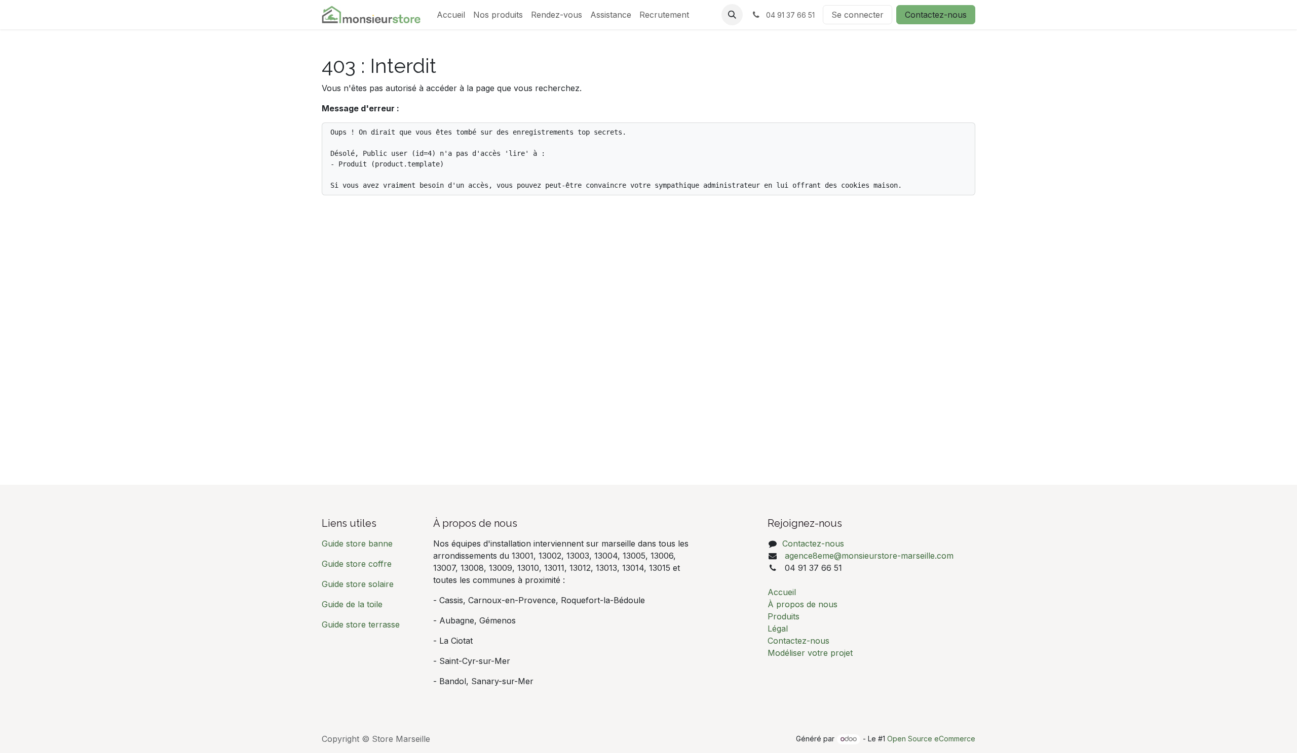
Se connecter (857, 15)
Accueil (782, 592)
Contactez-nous (936, 15)
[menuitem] (451, 15)
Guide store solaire (358, 584)
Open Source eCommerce (931, 738)
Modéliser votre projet (810, 653)
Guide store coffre (357, 564)
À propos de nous (802, 604)
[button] (732, 14)
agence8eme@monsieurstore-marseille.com (867, 556)
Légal (778, 628)
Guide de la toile (352, 604)
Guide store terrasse (361, 624)
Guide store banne (358, 543)
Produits (783, 616)
